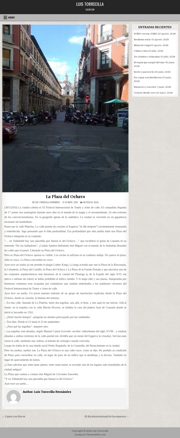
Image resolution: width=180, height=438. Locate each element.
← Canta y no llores (13, 416)
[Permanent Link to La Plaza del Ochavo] (65, 108)
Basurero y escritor (145, 87)
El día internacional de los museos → (107, 416)
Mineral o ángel (143, 45)
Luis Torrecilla (90, 4)
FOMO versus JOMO (145, 33)
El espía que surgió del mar (149, 62)
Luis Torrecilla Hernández (47, 202)
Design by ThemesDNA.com (90, 434)
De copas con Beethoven (148, 77)
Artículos (88, 202)
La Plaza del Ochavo (65, 196)
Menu (11, 17)
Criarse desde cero (145, 92)
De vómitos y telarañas (147, 56)
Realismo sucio (142, 39)
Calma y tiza (140, 51)
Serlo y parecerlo (144, 72)
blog (96, 202)
